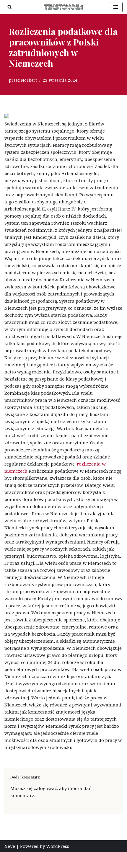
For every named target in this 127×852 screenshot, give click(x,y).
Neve (9, 846)
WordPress (57, 846)
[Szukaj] (9, 7)
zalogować (45, 788)
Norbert (29, 80)
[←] (63, 7)
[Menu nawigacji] (116, 7)
